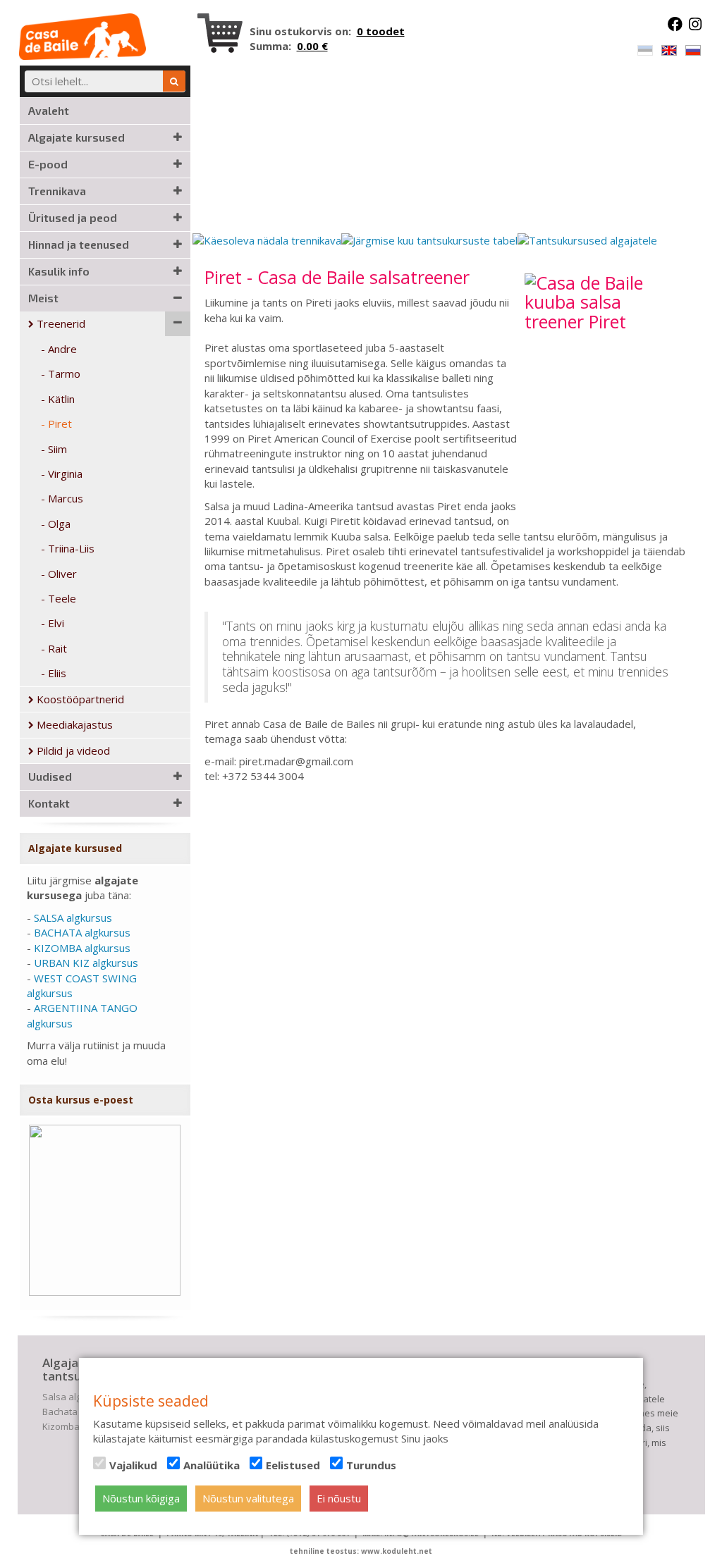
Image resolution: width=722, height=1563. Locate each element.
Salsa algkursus (76, 1396)
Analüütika (211, 1465)
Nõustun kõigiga (141, 1498)
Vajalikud (133, 1465)
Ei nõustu (339, 1498)
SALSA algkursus (73, 917)
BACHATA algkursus (82, 932)
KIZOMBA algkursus (82, 948)
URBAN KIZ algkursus (86, 963)
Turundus (371, 1465)
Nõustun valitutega (248, 1498)
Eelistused (293, 1465)
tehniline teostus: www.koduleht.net (361, 1551)
